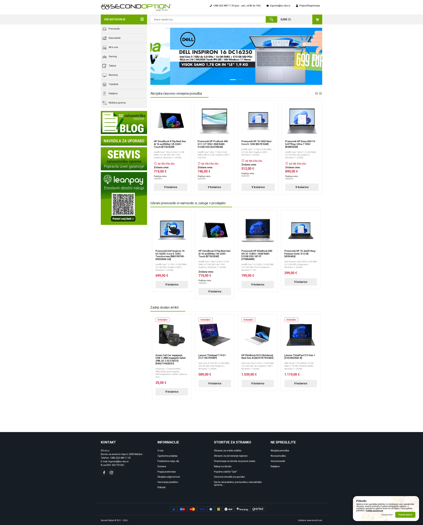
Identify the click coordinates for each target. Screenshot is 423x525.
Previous (155, 56)
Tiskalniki (113, 84)
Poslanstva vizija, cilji (168, 461)
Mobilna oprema (117, 102)
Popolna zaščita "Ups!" (225, 471)
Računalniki (114, 38)
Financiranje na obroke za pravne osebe (234, 461)
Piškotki (161, 487)
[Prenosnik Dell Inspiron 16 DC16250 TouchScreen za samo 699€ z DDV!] (236, 56)
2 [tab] (238, 81)
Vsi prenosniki (278, 461)
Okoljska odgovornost (168, 476)
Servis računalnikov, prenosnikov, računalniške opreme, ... (238, 483)
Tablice (112, 65)
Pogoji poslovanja (166, 471)
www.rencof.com (314, 520)
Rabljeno (113, 93)
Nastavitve (387, 514)
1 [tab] (231, 81)
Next (314, 56)
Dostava (161, 466)
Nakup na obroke (222, 466)
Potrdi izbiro (405, 514)
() (286, 19)
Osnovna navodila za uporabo (229, 476)
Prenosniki (114, 28)
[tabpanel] (236, 56)
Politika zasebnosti (374, 511)
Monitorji (113, 75)
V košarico (170, 187)
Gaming (112, 56)
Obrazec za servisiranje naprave (231, 456)
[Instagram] (111, 472)
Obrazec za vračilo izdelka (227, 450)
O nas (160, 450)
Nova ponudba (278, 456)
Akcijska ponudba (280, 450)
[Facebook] (104, 472)
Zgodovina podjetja (167, 456)
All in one (113, 47)
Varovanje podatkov (167, 482)
